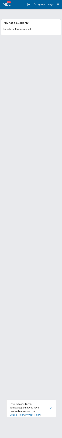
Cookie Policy (17, 414)
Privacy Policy (32, 414)
